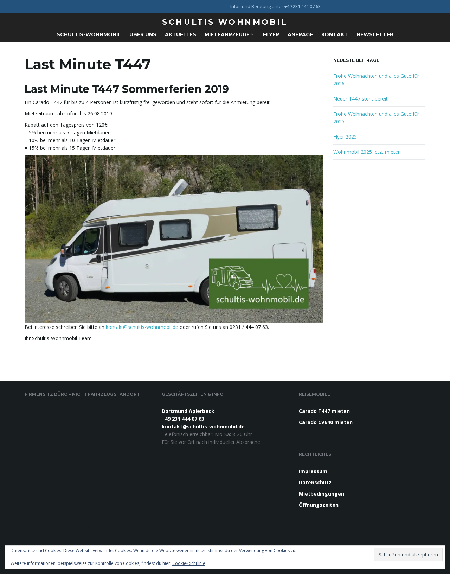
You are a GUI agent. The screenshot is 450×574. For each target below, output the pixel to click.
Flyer (271, 34)
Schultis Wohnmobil (225, 22)
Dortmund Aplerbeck (188, 411)
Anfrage (300, 34)
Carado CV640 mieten (326, 422)
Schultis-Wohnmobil (89, 34)
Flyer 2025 (345, 136)
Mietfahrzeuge (228, 34)
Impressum (313, 471)
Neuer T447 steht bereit (360, 98)
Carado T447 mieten (324, 411)
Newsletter (374, 34)
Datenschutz (315, 482)
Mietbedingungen (321, 493)
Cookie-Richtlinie (188, 563)
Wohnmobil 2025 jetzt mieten (367, 151)
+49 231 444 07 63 (183, 418)
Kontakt (334, 34)
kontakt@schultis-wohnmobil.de (142, 327)
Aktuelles (180, 34)
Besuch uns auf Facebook (58, 525)
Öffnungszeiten (319, 505)
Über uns (142, 34)
